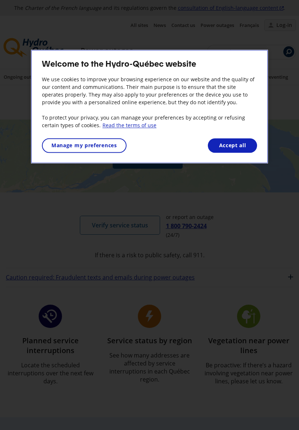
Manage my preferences (84, 145)
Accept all (232, 145)
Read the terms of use (129, 125)
